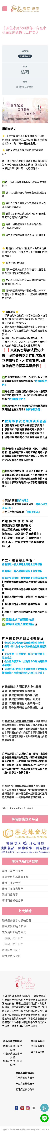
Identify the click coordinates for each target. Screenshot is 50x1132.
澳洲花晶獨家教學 (12, 888)
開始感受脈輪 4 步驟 (14, 926)
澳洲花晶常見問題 (12, 870)
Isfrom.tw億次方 (42, 1129)
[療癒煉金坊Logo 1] (25, 833)
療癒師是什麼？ (11, 950)
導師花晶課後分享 (12, 900)
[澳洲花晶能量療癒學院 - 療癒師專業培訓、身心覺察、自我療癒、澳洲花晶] (25, 8)
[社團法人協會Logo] (25, 847)
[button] (4, 8)
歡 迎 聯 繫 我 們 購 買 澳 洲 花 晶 (25, 421)
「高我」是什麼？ (12, 944)
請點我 (30, 808)
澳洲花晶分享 (10, 894)
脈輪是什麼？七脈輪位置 (16, 920)
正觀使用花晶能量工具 (15, 876)
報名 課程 (44, 1108)
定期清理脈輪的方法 (14, 932)
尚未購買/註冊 (25, 56)
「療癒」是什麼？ (12, 938)
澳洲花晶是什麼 (11, 882)
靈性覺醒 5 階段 (11, 956)
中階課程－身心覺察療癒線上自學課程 (22, 571)
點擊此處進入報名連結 (20, 624)
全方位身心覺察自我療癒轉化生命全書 (24, 642)
